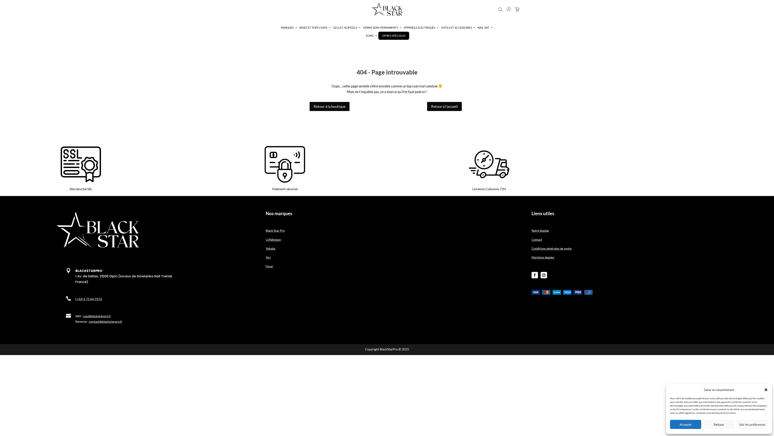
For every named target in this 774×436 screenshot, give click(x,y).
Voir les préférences (752, 424)
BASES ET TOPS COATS (313, 27)
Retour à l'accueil (444, 106)
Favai (269, 266)
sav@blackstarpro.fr (97, 316)
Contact (537, 239)
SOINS (369, 35)
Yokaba (270, 248)
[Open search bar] (500, 9)
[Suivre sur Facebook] (535, 275)
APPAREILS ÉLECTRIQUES (419, 27)
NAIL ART (483, 27)
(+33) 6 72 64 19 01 (88, 299)
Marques (287, 27)
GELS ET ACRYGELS (345, 27)
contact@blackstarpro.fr (105, 321)
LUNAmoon (273, 239)
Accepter (686, 424)
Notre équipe (540, 230)
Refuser (719, 424)
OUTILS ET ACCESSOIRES (456, 27)
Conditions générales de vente (552, 248)
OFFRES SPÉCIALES (394, 35)
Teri (268, 257)
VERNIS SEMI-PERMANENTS (380, 27)
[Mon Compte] (509, 9)
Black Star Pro (275, 230)
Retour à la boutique (329, 106)
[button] (766, 390)
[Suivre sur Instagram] (544, 275)
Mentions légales (543, 257)
